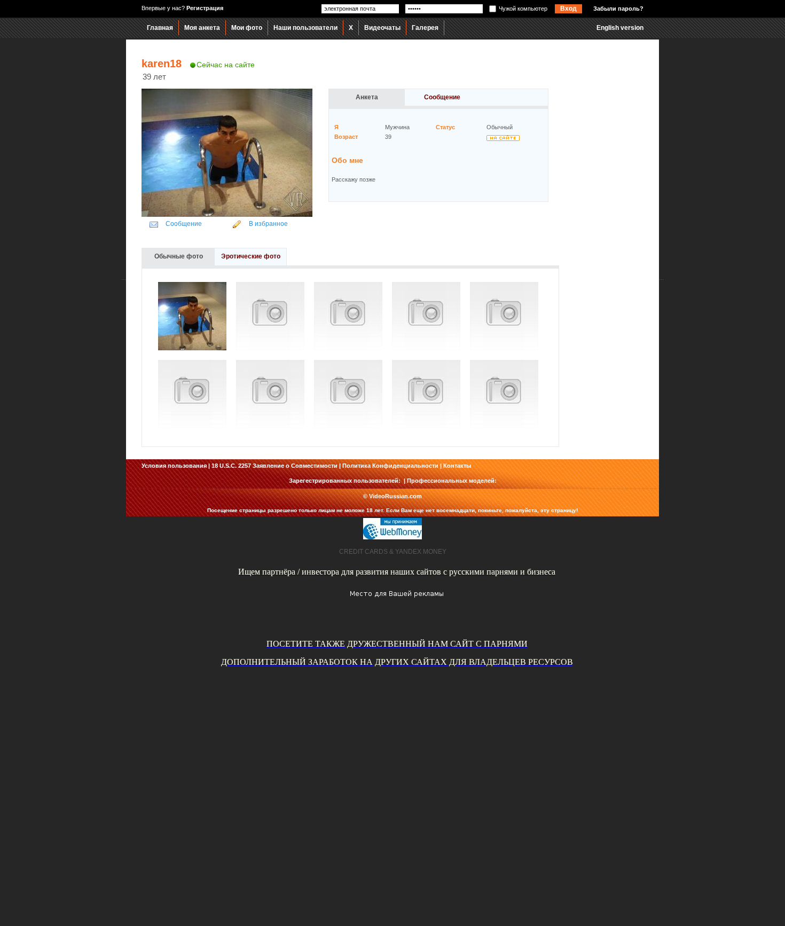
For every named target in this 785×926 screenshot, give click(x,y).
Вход (568, 8)
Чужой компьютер (523, 8)
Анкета (367, 97)
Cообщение (184, 223)
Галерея (425, 28)
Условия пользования (174, 465)
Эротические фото (250, 256)
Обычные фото (178, 256)
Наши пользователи (305, 28)
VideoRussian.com (395, 496)
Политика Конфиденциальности (390, 465)
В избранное (268, 223)
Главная (160, 28)
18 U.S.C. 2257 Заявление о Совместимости (274, 465)
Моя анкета (202, 28)
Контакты (457, 465)
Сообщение (442, 97)
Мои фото (246, 28)
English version (619, 28)
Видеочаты (382, 28)
